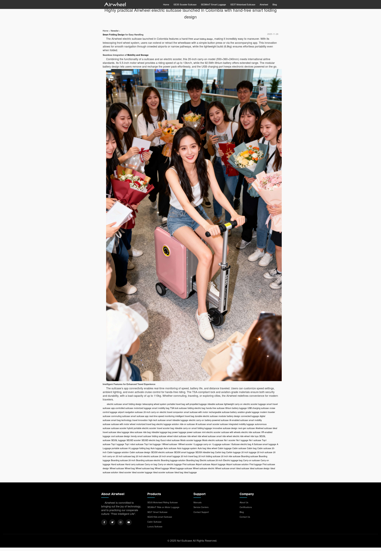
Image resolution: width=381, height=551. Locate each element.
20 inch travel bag (189, 456)
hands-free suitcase (215, 408)
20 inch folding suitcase (209, 456)
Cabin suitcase (239, 448)
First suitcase (188, 464)
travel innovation (140, 420)
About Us (244, 502)
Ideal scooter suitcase (163, 472)
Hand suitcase (117, 464)
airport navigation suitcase (130, 412)
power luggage (179, 432)
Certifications (246, 507)
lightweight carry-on (233, 404)
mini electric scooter (211, 432)
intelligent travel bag (184, 416)
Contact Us (245, 516)
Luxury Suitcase (154, 526)
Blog (275, 4)
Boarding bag (192, 460)
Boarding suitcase (249, 456)
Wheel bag (130, 468)
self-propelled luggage (196, 404)
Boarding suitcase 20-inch (123, 460)
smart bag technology (121, 420)
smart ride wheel (224, 436)
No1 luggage (242, 440)
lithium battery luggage (236, 408)
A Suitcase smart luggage (264, 444)
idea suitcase (136, 432)
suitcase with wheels (231, 432)
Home (166, 4)
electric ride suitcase (250, 432)
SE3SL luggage (118, 440)
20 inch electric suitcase (147, 456)
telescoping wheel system (154, 404)
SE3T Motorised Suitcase (242, 4)
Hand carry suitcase (134, 464)
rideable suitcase (215, 404)
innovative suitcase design (225, 428)
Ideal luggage (190, 472)
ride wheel (192, 436)
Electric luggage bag (232, 460)
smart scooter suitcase (217, 424)
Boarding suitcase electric (148, 460)
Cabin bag (252, 448)
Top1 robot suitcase (134, 444)
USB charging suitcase (258, 408)
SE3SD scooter (134, 440)
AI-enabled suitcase (238, 420)
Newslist (114, 30)
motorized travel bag (146, 424)
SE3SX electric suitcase (162, 452)
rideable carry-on (183, 428)
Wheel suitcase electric (203, 468)
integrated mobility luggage (241, 424)
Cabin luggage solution (118, 452)
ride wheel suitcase (207, 436)
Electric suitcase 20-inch (211, 460)
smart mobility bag (160, 408)
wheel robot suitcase (176, 436)
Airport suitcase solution (237, 464)
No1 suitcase (255, 440)
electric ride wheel (241, 436)
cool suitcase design (120, 436)
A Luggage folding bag (139, 448)
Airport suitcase (203, 464)
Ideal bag (178, 472)
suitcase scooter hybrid (122, 428)
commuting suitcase (120, 416)
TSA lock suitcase (178, 408)
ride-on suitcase (187, 424)
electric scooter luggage (254, 404)
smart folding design (203, 38)
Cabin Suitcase (154, 521)
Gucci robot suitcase (170, 440)
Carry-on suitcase (251, 460)
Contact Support (201, 512)
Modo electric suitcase (212, 440)
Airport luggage (218, 464)
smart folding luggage (202, 428)
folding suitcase (159, 436)
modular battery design (229, 416)
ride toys (254, 436)
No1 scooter (229, 440)
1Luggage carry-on (202, 444)
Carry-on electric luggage (170, 464)
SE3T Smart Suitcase (157, 512)
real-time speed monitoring (162, 416)
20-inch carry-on (151, 412)
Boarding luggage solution (173, 460)
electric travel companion (171, 412)
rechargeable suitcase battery (223, 412)
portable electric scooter (145, 428)
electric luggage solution (167, 424)
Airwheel (264, 4)
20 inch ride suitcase (231, 456)
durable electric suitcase (206, 416)
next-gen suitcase (246, 428)
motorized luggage (142, 408)
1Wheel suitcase (169, 444)
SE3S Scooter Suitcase (185, 4)
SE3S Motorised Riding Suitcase (162, 502)
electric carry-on (196, 420)
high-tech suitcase (157, 420)
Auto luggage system (187, 448)
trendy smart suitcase (141, 436)
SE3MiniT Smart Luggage (213, 4)
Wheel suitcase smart (225, 468)
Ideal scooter (125, 472)
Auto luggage (156, 448)
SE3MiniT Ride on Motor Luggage (163, 507)
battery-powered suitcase (217, 420)
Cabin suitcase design (140, 452)
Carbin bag (220, 452)
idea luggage (123, 432)
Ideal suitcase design (260, 468)
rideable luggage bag (161, 432)
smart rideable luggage (177, 420)
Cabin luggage (225, 448)
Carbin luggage (233, 452)
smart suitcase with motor (196, 412)
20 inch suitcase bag (125, 456)
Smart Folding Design (114, 34)
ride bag (147, 432)
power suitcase (194, 432)
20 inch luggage (248, 452)
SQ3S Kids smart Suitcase (159, 516)
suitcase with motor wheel (123, 424)
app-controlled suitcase (122, 408)
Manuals (197, 502)
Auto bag (202, 448)
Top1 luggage (117, 444)
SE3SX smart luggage (184, 452)
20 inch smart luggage (169, 456)
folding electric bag (196, 408)
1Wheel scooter (185, 444)
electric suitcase (114, 404)
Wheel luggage (162, 468)
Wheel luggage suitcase (181, 468)
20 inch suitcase (264, 452)
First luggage (255, 464)
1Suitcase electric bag (241, 444)
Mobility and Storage (138, 54)
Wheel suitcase (117, 468)
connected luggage (250, 416)
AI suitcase (201, 424)
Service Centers (201, 507)
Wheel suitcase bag (145, 468)
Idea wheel (212, 448)
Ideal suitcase (242, 468)
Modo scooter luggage (191, 440)
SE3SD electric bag (151, 440)
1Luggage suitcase (221, 444)
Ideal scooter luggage (142, 472)
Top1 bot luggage (152, 444)
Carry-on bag (151, 464)
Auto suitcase (170, 448)
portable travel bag (176, 404)
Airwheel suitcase (264, 428)
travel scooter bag (165, 428)
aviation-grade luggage (248, 412)
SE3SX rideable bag (204, 452)
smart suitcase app (140, 416)
